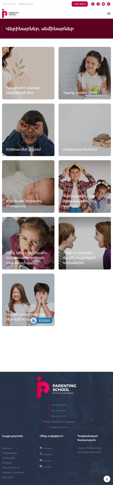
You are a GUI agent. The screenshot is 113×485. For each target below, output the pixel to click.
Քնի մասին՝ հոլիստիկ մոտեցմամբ (24, 203)
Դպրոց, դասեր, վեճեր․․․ (83, 93)
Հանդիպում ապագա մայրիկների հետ (23, 90)
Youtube (47, 460)
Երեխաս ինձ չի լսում (23, 149)
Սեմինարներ (8, 458)
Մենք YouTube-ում (11, 467)
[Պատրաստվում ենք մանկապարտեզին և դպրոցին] (85, 186)
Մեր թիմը (7, 462)
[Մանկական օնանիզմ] (85, 130)
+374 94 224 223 (8, 4)
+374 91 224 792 (58, 416)
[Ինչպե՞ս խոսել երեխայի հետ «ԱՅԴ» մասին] (28, 300)
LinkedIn (47, 467)
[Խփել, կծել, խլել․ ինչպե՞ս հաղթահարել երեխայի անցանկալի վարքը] (28, 243)
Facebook (47, 448)
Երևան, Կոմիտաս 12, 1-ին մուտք (59, 421)
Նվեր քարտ (80, 4)
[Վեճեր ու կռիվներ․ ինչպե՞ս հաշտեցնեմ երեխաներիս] (85, 243)
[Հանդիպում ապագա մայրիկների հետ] (28, 73)
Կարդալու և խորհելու (13, 472)
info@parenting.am (25, 4)
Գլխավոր (6, 448)
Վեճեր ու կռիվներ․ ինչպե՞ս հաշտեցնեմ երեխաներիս (79, 258)
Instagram (48, 454)
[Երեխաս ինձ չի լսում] (28, 130)
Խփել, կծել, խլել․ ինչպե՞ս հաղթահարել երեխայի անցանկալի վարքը (26, 258)
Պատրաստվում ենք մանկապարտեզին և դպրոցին (79, 201)
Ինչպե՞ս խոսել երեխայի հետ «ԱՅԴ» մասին (25, 317)
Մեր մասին (7, 477)
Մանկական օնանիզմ (80, 149)
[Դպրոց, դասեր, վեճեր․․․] (85, 73)
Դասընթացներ (9, 453)
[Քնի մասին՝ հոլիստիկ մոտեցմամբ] (28, 186)
